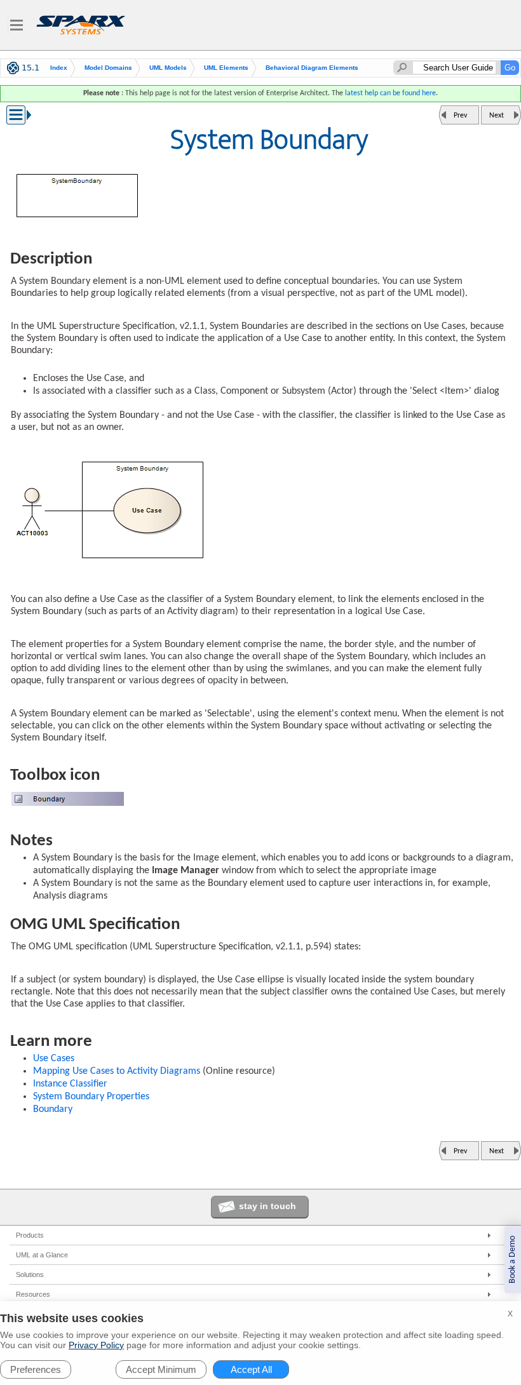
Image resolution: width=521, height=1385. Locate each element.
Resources (33, 1294)
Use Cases (53, 1059)
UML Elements (226, 67)
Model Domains (108, 67)
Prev (460, 115)
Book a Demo (512, 1259)
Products (30, 1235)
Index (58, 67)
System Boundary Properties (91, 1097)
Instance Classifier (70, 1084)
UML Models (168, 67)
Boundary (52, 1109)
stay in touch (267, 1206)
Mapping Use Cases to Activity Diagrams (116, 1071)
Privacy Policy (96, 1345)
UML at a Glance (42, 1255)
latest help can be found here (390, 93)
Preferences (35, 1369)
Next (496, 115)
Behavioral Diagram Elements (312, 67)
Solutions (30, 1274)
